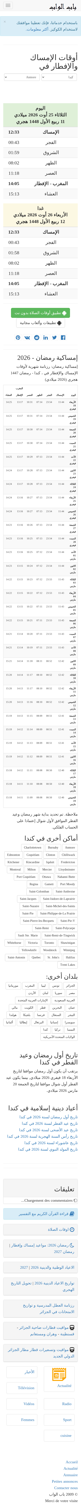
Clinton (50, 855)
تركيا (57, 1029)
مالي (15, 1007)
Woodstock (50, 950)
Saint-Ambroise (65, 891)
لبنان (45, 993)
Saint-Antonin (16, 957)
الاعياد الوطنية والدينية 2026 (52, 1267)
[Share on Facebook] (63, 337)
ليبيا (43, 985)
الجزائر (70, 985)
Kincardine (33, 862)
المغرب (30, 985)
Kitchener (13, 862)
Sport (67, 1420)
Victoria (33, 942)
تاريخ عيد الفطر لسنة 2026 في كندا (50, 1123)
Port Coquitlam (26, 876)
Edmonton (13, 855)
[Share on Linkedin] (45, 337)
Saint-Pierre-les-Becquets (38, 920)
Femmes (27, 1420)
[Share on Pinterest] (18, 337)
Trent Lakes (67, 964)
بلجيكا (26, 1015)
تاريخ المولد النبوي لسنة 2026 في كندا (48, 1149)
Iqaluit (50, 862)
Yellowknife (29, 950)
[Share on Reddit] (37, 337)
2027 (24, 1267)
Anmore (70, 847)
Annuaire (70, 1475)
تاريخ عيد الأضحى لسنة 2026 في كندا (48, 1130)
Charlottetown (32, 847)
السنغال (56, 1015)
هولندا (12, 1015)
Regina (34, 884)
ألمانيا (9, 1022)
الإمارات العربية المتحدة (33, 1000)
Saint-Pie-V (67, 920)
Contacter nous (66, 1488)
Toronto (49, 942)
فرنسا (41, 1015)
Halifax (70, 957)
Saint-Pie (27, 913)
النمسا (71, 1029)
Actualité (64, 1386)
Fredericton (68, 862)
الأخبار (29, 1372)
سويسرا (70, 1022)
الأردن (32, 993)
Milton (31, 869)
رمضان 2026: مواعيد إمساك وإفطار (40, 1245)
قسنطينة (66, 1334)
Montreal (15, 869)
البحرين (57, 1007)
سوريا (58, 993)
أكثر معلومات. (37, 29)
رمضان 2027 (64, 1252)
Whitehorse (14, 942)
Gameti (49, 884)
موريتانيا (13, 985)
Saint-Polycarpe (65, 928)
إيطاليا (23, 1022)
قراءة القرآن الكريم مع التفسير (44, 1214)
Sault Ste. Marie (28, 935)
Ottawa (46, 876)
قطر (43, 1007)
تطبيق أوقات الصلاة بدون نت (38, 313)
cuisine (65, 1435)
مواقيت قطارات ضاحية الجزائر (44, 1327)
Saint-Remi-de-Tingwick (59, 935)
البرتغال (39, 1022)
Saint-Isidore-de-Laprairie (59, 898)
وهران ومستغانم (43, 1334)
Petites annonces (65, 1481)
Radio (66, 1404)
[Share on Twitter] (54, 337)
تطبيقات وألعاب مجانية (38, 323)
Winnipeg (69, 950)
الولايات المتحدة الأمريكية (59, 1037)
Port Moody (67, 884)
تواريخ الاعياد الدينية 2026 (54, 1283)
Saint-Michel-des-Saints (60, 906)
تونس (55, 985)
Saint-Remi (42, 928)
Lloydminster (67, 869)
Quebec (36, 957)
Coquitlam (33, 855)
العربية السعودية (64, 1000)
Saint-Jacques (28, 898)
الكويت (28, 1007)
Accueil (72, 1462)
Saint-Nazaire (30, 906)
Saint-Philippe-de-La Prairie (57, 913)
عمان (71, 1007)
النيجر (71, 1015)
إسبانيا (54, 1022)
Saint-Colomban (39, 891)
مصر (72, 993)
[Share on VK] (27, 337)
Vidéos (29, 1404)
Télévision (26, 1388)
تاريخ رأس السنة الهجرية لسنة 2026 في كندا (42, 1136)
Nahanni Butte (66, 876)
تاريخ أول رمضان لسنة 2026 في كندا (48, 1117)
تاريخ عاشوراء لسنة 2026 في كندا (51, 1143)
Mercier (47, 869)
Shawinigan (68, 942)
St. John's (53, 957)
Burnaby (53, 847)
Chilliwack (68, 855)
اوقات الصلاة (59, 1229)
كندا (45, 1029)
